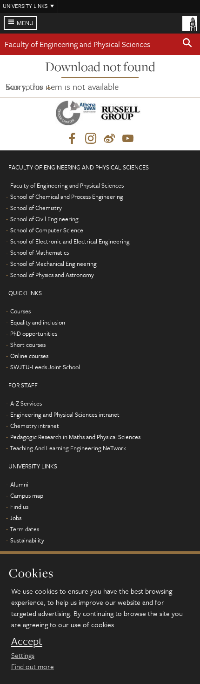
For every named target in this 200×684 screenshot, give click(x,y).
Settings (22, 655)
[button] (187, 44)
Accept (26, 641)
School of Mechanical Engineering (53, 263)
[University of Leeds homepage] (189, 22)
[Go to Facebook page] (72, 138)
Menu (25, 22)
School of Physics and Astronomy (52, 274)
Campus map (26, 495)
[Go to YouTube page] (127, 138)
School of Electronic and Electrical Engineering (70, 241)
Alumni (19, 484)
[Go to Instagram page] (90, 138)
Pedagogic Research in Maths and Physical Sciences (75, 436)
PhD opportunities (33, 333)
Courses (20, 311)
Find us (19, 506)
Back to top (24, 87)
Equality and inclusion (37, 322)
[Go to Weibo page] (109, 138)
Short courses (28, 344)
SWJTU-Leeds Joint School (45, 367)
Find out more (32, 666)
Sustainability (27, 540)
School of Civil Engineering (44, 218)
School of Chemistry (36, 207)
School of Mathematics (39, 252)
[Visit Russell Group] (122, 114)
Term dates (24, 529)
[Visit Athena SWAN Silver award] (77, 114)
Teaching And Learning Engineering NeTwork (68, 448)
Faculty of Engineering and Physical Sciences (77, 44)
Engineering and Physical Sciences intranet (65, 414)
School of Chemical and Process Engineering (66, 196)
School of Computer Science (46, 230)
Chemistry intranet (34, 425)
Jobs (15, 517)
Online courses (29, 355)
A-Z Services (26, 403)
